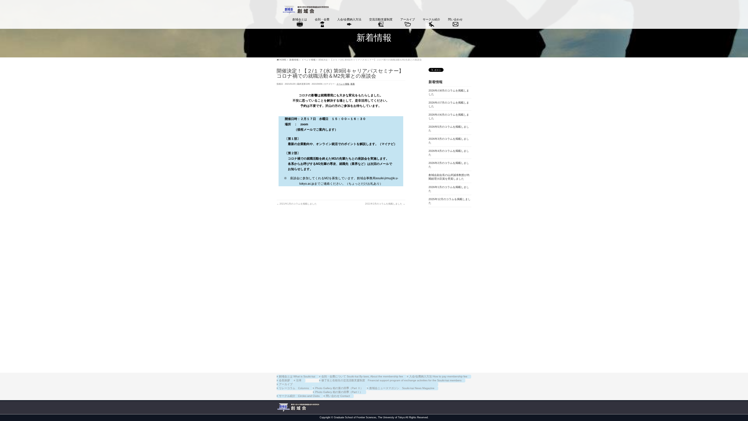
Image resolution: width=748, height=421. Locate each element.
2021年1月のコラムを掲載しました (297, 203)
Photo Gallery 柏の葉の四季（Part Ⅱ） (339, 388)
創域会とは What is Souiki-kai (297, 376)
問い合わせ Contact (338, 395)
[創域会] (305, 10)
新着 (352, 84)
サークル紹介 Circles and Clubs (299, 395)
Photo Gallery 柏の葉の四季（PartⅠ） (338, 392)
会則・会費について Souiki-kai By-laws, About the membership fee (362, 376)
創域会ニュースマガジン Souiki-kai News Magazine (401, 388)
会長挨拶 (284, 380)
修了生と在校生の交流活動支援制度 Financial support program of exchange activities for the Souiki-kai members (391, 380)
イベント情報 (342, 84)
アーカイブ (286, 384)
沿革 (299, 380)
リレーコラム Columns (294, 388)
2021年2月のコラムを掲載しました (385, 203)
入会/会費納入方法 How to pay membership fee (438, 376)
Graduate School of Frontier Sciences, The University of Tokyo (369, 417)
